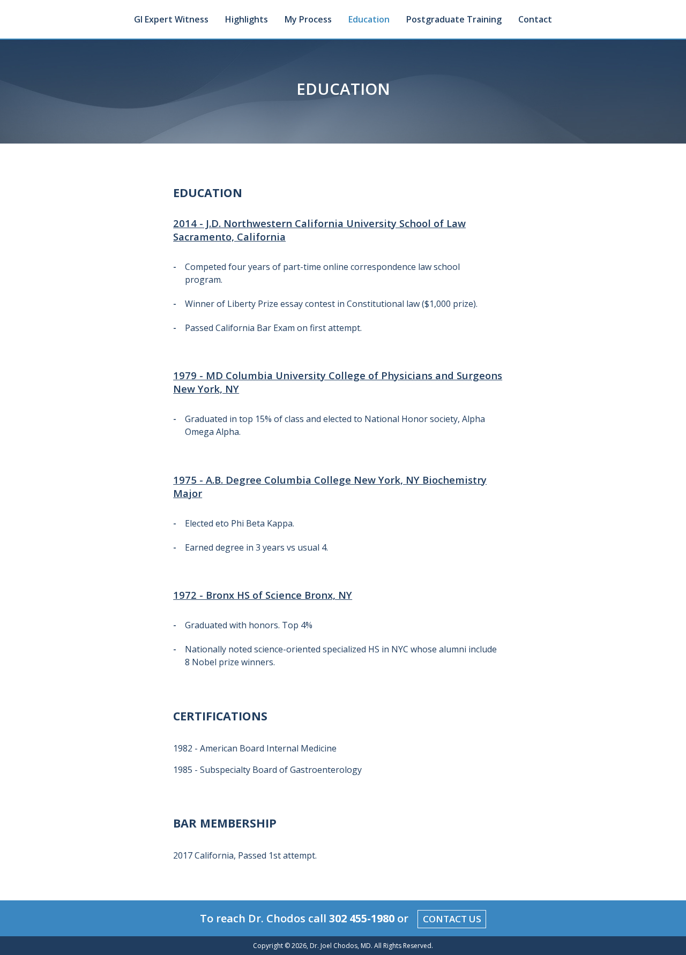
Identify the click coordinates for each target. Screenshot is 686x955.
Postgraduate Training (454, 19)
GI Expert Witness (171, 19)
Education (369, 19)
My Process (308, 19)
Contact (535, 19)
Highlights (246, 19)
